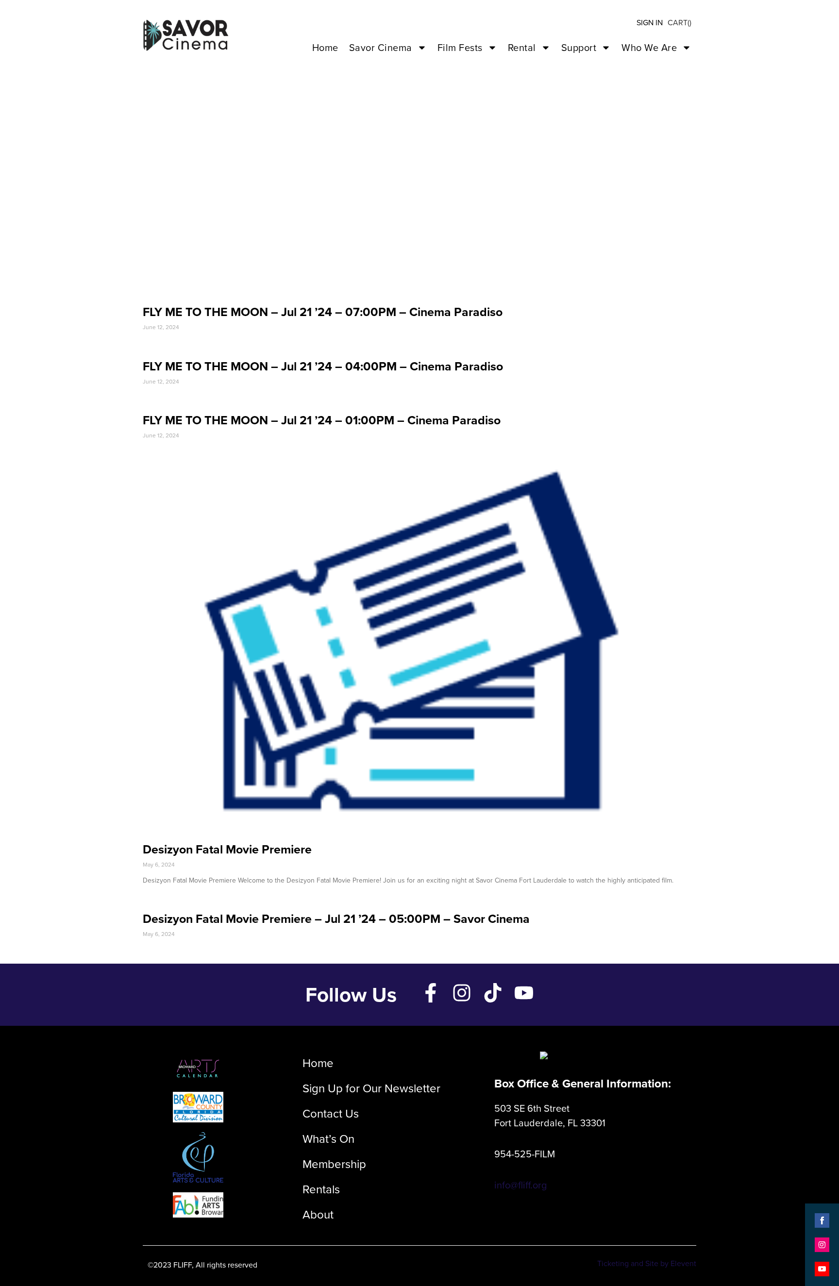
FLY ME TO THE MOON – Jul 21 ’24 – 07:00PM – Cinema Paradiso (323, 312)
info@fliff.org (520, 1185)
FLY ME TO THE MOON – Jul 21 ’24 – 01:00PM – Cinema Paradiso (322, 420)
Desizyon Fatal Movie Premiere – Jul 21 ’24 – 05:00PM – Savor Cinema (336, 919)
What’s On (328, 1139)
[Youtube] (524, 992)
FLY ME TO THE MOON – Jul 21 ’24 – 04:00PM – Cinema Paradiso (323, 366)
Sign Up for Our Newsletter (371, 1088)
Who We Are (649, 47)
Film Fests (460, 47)
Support (579, 47)
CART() (679, 22)
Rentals (321, 1189)
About (318, 1214)
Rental (522, 47)
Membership (334, 1164)
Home (325, 47)
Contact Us (330, 1113)
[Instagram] (461, 992)
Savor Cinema (380, 47)
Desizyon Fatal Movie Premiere (227, 849)
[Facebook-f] (430, 992)
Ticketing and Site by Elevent (646, 1263)
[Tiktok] (493, 992)
